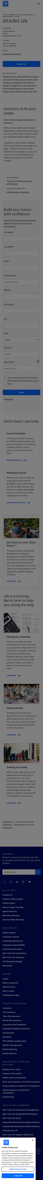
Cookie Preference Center (18, 1169)
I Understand (18, 1176)
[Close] (32, 1140)
